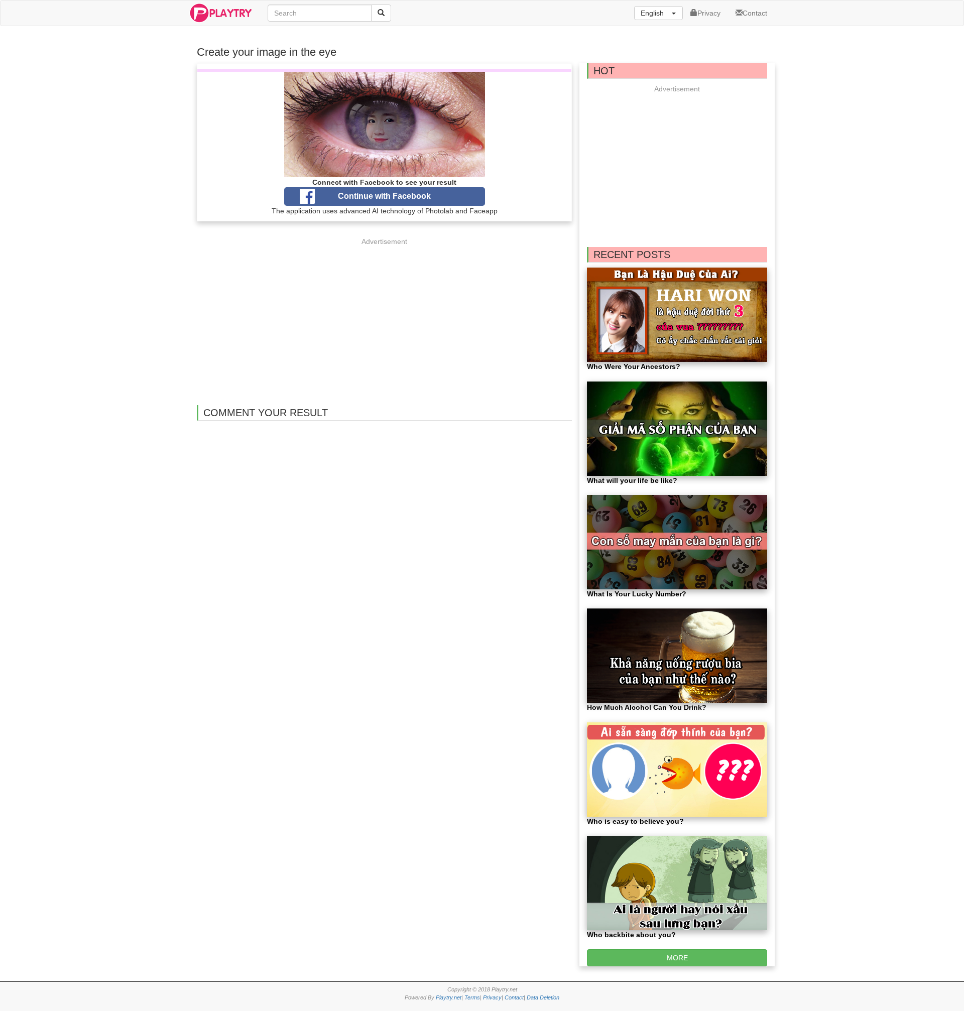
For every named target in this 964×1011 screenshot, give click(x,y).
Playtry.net (448, 997)
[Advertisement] (384, 317)
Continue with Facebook (384, 196)
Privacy (708, 13)
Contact (755, 13)
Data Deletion (543, 997)
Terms (472, 997)
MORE (677, 958)
